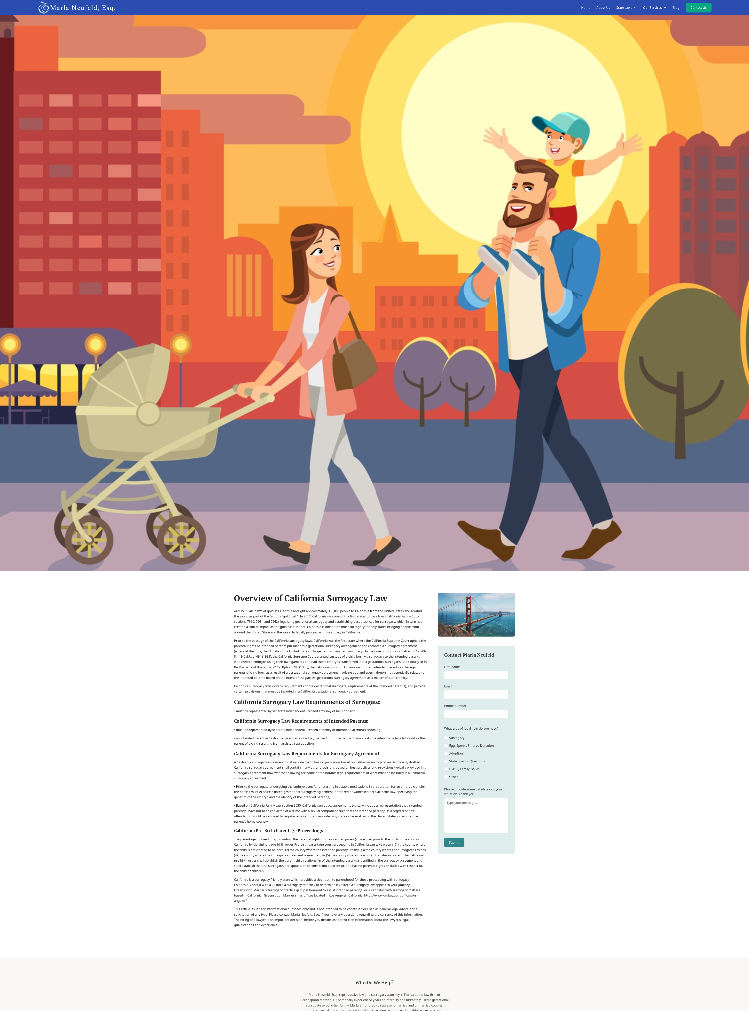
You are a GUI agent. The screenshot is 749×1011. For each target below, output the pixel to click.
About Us (603, 7)
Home (585, 7)
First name (452, 667)
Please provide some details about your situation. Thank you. (473, 791)
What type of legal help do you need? (471, 728)
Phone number (455, 706)
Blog (676, 7)
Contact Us (698, 7)
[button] (626, 8)
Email (448, 686)
